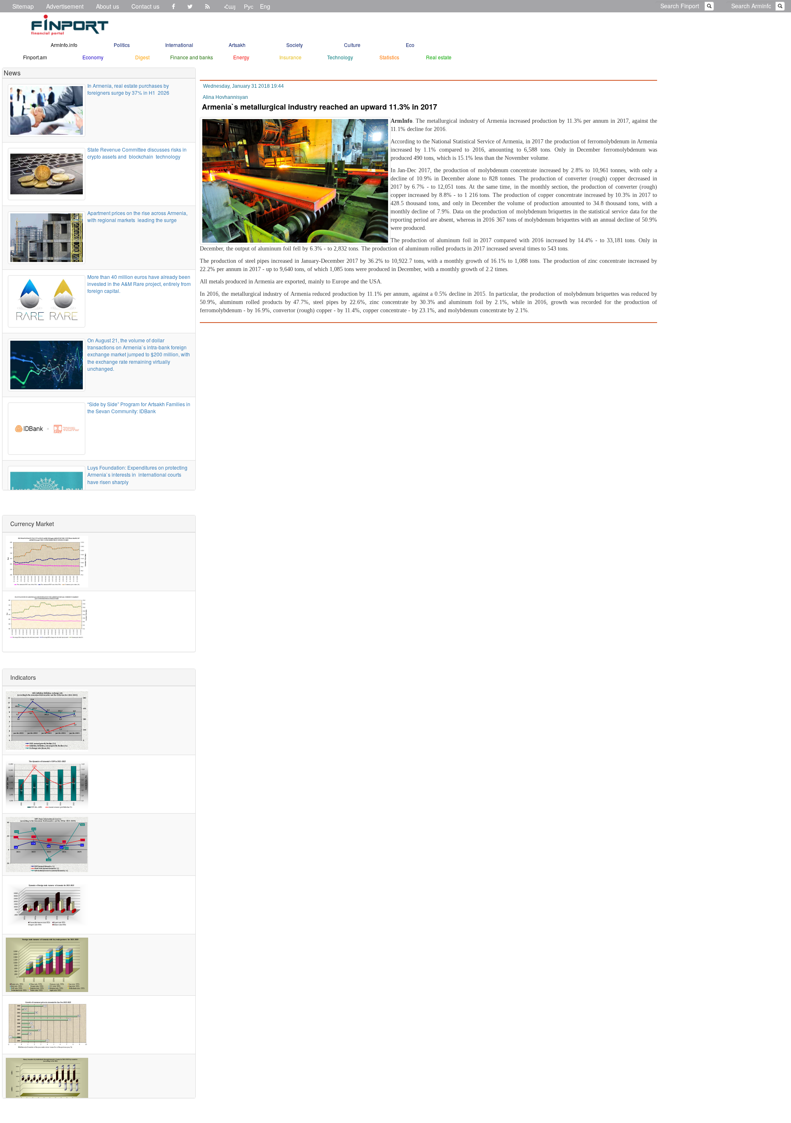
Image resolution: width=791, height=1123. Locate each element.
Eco (410, 44)
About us (107, 6)
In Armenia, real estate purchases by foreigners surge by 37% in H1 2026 (128, 89)
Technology (340, 57)
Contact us (145, 6)
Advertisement (65, 6)
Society (294, 44)
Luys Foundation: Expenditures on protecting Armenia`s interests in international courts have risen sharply (137, 474)
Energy (241, 57)
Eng (265, 6)
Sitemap (23, 6)
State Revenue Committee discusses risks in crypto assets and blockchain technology (137, 153)
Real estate (439, 57)
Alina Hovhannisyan (225, 97)
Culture (352, 44)
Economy (92, 57)
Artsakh (237, 44)
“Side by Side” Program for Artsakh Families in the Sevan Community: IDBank (138, 407)
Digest (142, 57)
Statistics (389, 57)
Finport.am (35, 57)
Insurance (290, 57)
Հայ (230, 6)
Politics (122, 44)
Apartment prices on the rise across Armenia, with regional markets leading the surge (137, 216)
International (179, 44)
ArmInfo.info (64, 44)
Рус (248, 6)
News (12, 72)
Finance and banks (191, 57)
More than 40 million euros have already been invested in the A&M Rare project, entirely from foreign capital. (139, 283)
